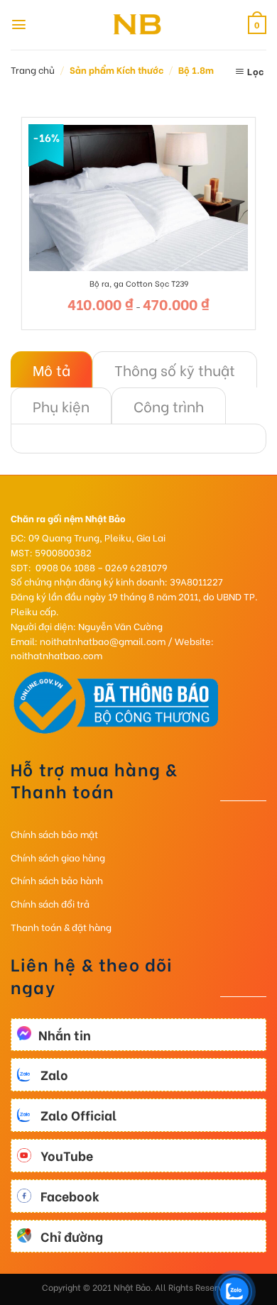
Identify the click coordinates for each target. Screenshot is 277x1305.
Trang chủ (33, 69)
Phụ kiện (61, 405)
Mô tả (51, 369)
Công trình (169, 405)
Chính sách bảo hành (57, 879)
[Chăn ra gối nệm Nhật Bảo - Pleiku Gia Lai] (138, 25)
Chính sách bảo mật (54, 833)
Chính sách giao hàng (58, 857)
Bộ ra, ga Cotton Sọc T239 (138, 283)
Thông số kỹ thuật (174, 369)
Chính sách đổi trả (50, 903)
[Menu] (19, 24)
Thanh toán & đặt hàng (61, 926)
